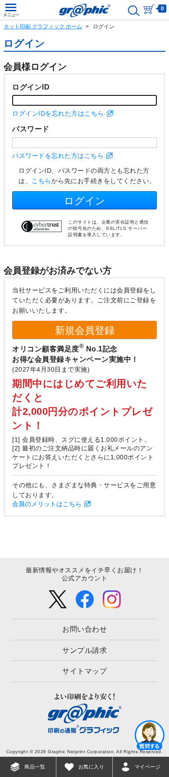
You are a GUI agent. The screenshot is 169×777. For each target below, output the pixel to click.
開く (149, 734)
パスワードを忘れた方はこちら (58, 155)
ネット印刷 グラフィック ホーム (43, 26)
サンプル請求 (84, 650)
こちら (41, 180)
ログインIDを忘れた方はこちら (58, 113)
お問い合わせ (84, 629)
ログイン (84, 201)
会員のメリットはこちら (47, 504)
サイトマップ (84, 671)
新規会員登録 (84, 330)
